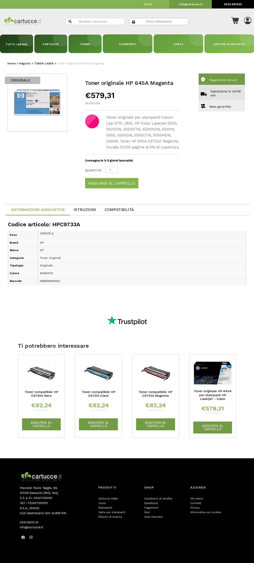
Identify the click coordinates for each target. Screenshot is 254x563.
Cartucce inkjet (108, 498)
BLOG (148, 4)
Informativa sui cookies (205, 512)
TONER (85, 44)
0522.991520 (233, 4)
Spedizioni (151, 503)
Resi (147, 512)
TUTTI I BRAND (16, 44)
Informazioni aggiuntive (38, 209)
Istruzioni (85, 209)
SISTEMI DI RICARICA (229, 44)
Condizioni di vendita (158, 498)
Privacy (195, 507)
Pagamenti (151, 507)
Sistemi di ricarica (110, 516)
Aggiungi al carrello (111, 183)
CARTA (178, 44)
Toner (102, 503)
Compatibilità (119, 209)
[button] (235, 21)
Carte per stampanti (111, 512)
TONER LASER (43, 63)
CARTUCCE (51, 44)
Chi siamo (196, 498)
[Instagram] (31, 537)
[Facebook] (23, 537)
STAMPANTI (127, 44)
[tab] (38, 209)
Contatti (195, 503)
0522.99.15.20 (29, 522)
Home (12, 63)
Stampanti (105, 507)
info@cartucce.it (190, 4)
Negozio (25, 63)
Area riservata (153, 516)
